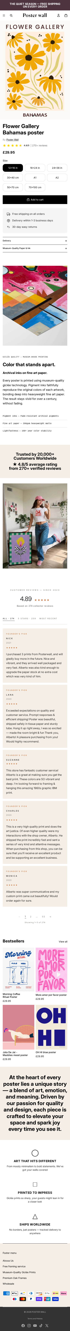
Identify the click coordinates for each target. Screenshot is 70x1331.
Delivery (7, 240)
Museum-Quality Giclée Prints (19, 1272)
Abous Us (8, 1260)
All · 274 (9, 618)
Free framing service (14, 1266)
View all (63, 941)
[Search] (11, 15)
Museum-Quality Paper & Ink (16, 248)
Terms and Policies (35, 1319)
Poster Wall (12, 139)
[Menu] (4, 15)
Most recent (48, 618)
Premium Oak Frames (15, 1278)
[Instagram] (29, 1326)
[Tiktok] (41, 1326)
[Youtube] (35, 1326)
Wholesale (8, 1283)
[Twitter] (47, 1326)
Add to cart (37, 199)
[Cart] (66, 15)
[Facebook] (23, 1326)
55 (43, 916)
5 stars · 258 (27, 618)
